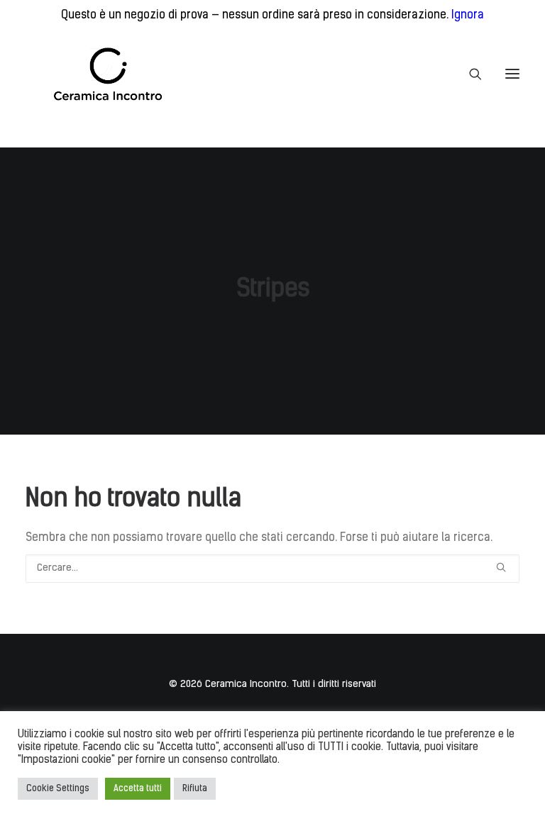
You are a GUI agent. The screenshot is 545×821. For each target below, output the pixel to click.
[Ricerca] (469, 73)
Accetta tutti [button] (138, 788)
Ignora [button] (467, 15)
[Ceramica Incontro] (99, 73)
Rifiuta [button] (194, 788)
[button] (512, 73)
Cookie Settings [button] (57, 788)
